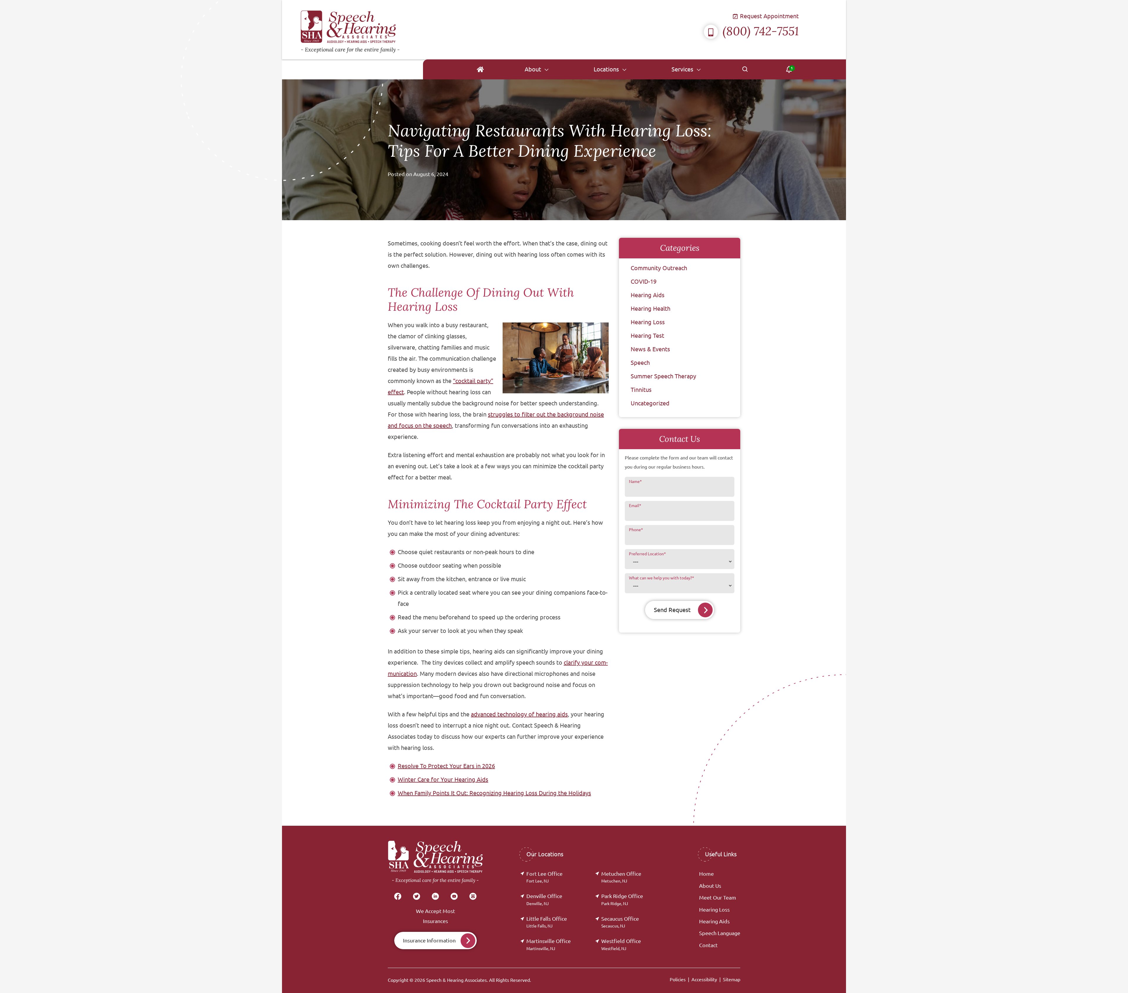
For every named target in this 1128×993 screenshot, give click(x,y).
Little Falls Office (546, 922)
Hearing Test (647, 335)
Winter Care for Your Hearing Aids (443, 779)
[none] (536, 69)
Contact (708, 945)
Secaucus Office (620, 922)
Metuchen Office (621, 877)
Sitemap (731, 979)
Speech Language (719, 933)
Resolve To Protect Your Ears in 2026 (446, 766)
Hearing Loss (648, 322)
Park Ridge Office (622, 899)
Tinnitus (641, 389)
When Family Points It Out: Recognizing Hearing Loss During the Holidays (494, 793)
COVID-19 (644, 281)
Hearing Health (650, 308)
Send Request (672, 609)
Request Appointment (768, 16)
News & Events (650, 349)
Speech (640, 362)
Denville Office (544, 899)
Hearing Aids (647, 295)
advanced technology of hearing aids (519, 714)
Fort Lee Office (544, 877)
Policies (678, 979)
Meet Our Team (717, 897)
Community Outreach (659, 268)
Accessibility (704, 979)
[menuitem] (480, 69)
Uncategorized (650, 403)
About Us (710, 886)
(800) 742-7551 (761, 31)
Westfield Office (621, 944)
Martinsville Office (548, 944)
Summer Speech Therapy (663, 376)
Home (706, 874)
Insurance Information (429, 940)
